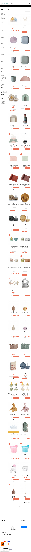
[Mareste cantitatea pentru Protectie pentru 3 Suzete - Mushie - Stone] (23, 149)
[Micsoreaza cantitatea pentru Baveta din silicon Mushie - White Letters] (21, 295)
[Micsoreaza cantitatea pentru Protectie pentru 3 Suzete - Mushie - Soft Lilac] (21, 336)
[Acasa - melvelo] (4, 3)
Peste (2, 90)
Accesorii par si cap (3, 14)
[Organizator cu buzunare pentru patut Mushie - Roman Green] (25, 346)
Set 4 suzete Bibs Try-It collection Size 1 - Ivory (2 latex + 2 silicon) (25, 394)
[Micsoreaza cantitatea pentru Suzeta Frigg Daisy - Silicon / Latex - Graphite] (9, 230)
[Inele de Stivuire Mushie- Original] (25, 118)
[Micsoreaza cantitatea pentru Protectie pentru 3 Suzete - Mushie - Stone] (21, 149)
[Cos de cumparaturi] (29, 6)
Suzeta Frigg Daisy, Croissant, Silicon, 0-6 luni (13, 204)
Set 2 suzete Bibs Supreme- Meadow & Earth (25, 268)
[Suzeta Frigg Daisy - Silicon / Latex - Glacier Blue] (25, 365)
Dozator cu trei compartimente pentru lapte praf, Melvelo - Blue (25, 455)
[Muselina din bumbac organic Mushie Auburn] (13, 177)
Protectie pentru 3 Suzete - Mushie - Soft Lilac (25, 332)
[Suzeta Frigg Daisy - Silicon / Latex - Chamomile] (13, 97)
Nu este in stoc (3, 96)
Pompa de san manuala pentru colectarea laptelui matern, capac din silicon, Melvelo (13, 475)
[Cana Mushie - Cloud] (13, 59)
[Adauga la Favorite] (13, 32)
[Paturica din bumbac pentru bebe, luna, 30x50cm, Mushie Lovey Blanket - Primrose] (25, 407)
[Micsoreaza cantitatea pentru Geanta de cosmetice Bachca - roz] (9, 168)
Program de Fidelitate (13, 529)
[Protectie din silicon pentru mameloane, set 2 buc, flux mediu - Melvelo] (25, 467)
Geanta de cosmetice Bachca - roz (13, 165)
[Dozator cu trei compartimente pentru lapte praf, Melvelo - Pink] (13, 448)
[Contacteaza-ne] (28, 6)
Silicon (2, 27)
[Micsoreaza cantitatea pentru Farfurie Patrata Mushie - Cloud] (21, 50)
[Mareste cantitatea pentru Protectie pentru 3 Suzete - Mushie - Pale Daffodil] (23, 315)
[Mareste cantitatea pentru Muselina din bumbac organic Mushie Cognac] (23, 187)
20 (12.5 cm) (2, 103)
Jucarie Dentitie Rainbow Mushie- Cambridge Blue (25, 105)
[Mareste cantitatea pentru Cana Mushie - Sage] (12, 88)
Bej (1, 85)
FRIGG (13, 203)
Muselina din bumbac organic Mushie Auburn (13, 185)
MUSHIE (25, 46)
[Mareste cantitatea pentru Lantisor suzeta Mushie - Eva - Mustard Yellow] (23, 499)
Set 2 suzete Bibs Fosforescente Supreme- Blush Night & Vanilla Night (13, 268)
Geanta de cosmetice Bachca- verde (25, 165)
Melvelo (13, 25)
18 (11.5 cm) (2, 101)
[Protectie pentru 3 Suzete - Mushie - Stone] (25, 138)
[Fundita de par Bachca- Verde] (13, 138)
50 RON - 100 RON (3, 77)
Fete (1, 50)
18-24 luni (2, 46)
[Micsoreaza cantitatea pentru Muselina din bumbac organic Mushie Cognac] (21, 187)
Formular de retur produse (14, 526)
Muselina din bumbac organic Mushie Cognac (25, 185)
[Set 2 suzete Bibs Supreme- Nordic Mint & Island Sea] (13, 239)
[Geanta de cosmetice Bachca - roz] (13, 158)
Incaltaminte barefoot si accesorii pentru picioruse (3, 19)
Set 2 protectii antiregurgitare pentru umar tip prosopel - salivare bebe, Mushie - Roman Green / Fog (25, 434)
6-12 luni (2, 57)
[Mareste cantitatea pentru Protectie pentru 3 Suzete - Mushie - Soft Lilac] (23, 336)
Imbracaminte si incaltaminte (4, 18)
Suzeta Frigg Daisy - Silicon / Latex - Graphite (13, 225)
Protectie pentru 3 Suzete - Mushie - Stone (25, 145)
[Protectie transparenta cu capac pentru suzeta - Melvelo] (13, 19)
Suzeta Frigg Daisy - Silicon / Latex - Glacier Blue (25, 373)
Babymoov (2, 71)
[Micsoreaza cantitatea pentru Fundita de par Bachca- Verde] (9, 149)
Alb (1, 83)
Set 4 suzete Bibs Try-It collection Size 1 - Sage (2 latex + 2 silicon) (13, 394)
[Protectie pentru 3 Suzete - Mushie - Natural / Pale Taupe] (13, 305)
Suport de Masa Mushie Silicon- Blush (25, 85)
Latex (2, 26)
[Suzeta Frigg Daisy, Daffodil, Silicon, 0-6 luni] (25, 218)
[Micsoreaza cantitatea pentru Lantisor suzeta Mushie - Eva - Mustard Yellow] (21, 499)
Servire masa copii (3, 12)
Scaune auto (2, 23)
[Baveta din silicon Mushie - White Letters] (25, 282)
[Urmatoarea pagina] (29, 502)
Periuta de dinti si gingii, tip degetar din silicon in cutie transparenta (14, 434)
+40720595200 (3, 532)
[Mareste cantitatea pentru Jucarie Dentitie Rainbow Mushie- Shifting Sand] (12, 128)
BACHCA (14, 144)
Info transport (12, 524)
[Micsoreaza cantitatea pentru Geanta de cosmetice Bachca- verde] (21, 168)
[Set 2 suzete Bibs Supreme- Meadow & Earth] (25, 260)
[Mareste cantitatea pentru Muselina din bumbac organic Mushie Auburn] (12, 187)
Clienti (12, 520)
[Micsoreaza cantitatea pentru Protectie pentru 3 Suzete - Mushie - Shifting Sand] (9, 336)
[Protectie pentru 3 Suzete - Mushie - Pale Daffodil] (25, 305)
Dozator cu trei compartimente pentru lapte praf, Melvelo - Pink (13, 455)
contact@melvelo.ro (4, 533)
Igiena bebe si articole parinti (4, 16)
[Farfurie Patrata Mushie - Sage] (25, 59)
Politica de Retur (13, 525)
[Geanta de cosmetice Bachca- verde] (25, 158)
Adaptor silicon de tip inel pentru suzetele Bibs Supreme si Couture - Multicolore (25, 26)
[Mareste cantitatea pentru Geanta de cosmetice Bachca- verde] (23, 168)
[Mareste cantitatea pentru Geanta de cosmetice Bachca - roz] (12, 168)
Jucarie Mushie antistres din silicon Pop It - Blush (13, 373)
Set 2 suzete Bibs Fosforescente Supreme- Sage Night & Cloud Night (25, 247)
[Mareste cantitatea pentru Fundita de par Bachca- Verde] (12, 149)
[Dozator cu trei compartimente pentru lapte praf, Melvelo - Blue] (25, 448)
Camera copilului (2, 11)
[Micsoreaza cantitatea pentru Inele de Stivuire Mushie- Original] (21, 128)
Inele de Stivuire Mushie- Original (25, 125)
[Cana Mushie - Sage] (13, 78)
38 (28, 502)
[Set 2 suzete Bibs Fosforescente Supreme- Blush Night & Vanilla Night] (13, 260)
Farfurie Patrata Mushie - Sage (25, 66)
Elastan (2, 64)
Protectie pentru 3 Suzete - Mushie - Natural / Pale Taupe (13, 312)
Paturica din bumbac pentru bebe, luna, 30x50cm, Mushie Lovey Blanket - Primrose (25, 415)
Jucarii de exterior (2, 21)
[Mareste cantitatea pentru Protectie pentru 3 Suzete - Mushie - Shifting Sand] (12, 336)
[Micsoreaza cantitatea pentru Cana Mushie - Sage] (9, 88)
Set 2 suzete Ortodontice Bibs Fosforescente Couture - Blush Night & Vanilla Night (13, 290)
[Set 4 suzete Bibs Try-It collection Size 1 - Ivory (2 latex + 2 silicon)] (25, 386)
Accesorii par (2, 13)
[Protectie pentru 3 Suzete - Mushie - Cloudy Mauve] (13, 488)
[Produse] (1, 6)
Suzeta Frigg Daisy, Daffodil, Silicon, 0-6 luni (25, 225)
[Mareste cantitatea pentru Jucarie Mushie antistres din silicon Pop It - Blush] (12, 377)
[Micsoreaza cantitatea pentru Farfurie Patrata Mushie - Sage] (21, 69)
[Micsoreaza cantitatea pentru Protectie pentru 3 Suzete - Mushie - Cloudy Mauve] (9, 499)
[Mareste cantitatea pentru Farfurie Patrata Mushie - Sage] (23, 69)
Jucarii (1, 20)
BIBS (13, 245)
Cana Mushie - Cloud (13, 66)
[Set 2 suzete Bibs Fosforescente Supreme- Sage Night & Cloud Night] (25, 239)
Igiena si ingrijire (2, 17)
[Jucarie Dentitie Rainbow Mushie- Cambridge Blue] (25, 97)
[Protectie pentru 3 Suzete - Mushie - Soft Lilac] (25, 325)
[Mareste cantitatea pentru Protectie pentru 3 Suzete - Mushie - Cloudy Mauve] (12, 499)
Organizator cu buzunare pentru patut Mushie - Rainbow (13, 353)
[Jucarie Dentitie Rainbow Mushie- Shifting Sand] (13, 118)
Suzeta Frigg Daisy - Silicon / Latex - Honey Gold (25, 204)
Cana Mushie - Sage (13, 85)
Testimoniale (12, 528)
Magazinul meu (3, 520)
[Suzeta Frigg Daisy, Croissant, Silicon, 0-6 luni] (13, 197)
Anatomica (2, 37)
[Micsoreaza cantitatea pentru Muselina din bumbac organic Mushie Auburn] (9, 187)
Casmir (2, 63)
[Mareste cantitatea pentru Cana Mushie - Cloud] (12, 69)
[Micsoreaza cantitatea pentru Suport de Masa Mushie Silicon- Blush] (21, 88)
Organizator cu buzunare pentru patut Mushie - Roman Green (25, 353)
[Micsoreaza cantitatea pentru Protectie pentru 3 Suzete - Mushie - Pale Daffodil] (21, 315)
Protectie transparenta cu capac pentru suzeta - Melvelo (14, 26)
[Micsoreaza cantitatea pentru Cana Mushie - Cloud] (9, 69)
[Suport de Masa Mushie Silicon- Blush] (25, 78)
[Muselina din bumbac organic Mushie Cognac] (25, 177)
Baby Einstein (2, 69)
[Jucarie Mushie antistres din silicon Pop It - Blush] (13, 365)
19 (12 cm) (2, 102)
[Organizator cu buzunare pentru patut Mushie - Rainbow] (13, 346)
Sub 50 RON (2, 76)
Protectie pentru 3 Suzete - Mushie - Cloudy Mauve (13, 496)
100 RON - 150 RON (3, 78)
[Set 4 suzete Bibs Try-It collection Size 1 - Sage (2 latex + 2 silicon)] (13, 386)
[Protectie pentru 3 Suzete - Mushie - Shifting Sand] (13, 325)
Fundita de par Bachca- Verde (13, 145)
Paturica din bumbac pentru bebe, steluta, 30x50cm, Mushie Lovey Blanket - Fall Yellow (13, 415)
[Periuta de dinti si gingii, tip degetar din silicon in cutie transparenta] (13, 427)
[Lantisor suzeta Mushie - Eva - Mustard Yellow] (25, 488)
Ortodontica (2, 38)
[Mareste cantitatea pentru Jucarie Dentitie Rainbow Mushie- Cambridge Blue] (23, 109)
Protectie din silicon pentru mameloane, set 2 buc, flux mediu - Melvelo (25, 475)
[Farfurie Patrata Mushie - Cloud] (25, 39)
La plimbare (2, 22)
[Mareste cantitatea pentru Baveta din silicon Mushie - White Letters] (23, 295)
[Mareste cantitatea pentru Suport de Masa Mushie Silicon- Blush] (23, 88)
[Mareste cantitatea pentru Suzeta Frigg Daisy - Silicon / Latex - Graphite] (12, 230)
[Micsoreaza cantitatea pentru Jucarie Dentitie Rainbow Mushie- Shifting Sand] (9, 128)
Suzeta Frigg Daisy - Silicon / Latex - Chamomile (13, 105)
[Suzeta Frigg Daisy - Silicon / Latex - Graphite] (13, 218)
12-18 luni (2, 45)
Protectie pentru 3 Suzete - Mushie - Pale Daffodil (25, 312)
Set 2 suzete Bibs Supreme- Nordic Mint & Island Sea (13, 247)
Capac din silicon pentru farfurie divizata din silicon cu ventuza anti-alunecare (13, 47)
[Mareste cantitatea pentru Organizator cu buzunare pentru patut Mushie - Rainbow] (12, 356)
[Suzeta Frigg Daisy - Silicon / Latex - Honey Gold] (25, 197)
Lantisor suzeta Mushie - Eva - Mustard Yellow (25, 496)
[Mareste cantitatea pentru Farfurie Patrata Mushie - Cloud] (23, 50)
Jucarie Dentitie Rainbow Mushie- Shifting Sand (13, 126)
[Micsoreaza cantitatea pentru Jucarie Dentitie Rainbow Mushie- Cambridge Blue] (21, 109)
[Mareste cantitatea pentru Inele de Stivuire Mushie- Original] (23, 128)
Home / (2, 7)
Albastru (2, 84)
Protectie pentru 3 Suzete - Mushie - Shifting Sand (13, 332)
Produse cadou (12, 527)
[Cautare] (29, 3)
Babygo (2, 70)
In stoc (2, 95)
